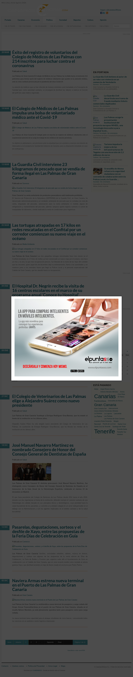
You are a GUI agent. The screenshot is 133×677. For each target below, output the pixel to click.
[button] (122, 296)
